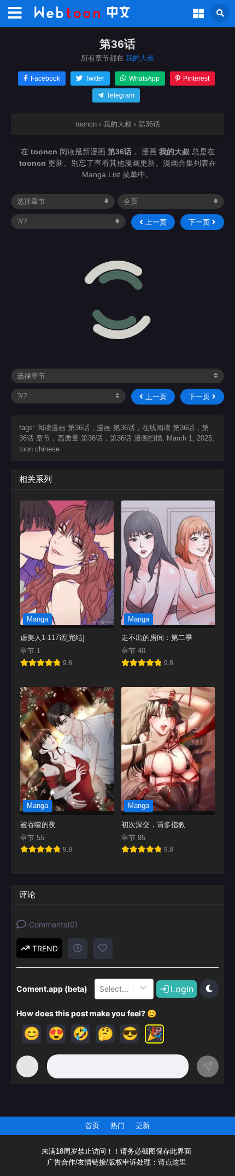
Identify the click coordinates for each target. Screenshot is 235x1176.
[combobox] (100, 989)
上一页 (155, 222)
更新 (143, 1125)
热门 (117, 1125)
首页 (92, 1125)
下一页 (200, 222)
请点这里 (172, 1162)
